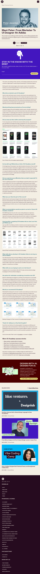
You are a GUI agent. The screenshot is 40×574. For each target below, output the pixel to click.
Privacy (3, 493)
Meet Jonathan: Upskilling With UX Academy (13, 341)
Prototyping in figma (6, 523)
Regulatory (4, 491)
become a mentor (6, 565)
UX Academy (4, 502)
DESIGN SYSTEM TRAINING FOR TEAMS (9, 538)
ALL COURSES (4, 548)
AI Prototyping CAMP (6, 516)
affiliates (4, 569)
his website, (20, 334)
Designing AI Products (7, 521)
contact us (4, 556)
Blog (3, 5)
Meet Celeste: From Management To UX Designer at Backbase (17, 346)
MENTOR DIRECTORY (6, 571)
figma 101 (4, 544)
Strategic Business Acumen (8, 525)
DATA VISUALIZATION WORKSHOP (8, 535)
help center (4, 554)
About (3, 487)
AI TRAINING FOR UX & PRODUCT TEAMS (9, 531)
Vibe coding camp (6, 527)
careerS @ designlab (6, 567)
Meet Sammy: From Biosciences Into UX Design (13, 345)
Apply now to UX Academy (24, 355)
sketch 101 (4, 542)
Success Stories (9, 5)
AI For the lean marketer (7, 540)
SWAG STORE (4, 489)
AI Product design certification (9, 514)
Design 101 (4, 529)
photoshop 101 (5, 546)
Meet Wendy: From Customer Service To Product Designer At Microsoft (19, 348)
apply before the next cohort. (16, 353)
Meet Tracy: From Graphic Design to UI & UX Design (15, 343)
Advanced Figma (5, 506)
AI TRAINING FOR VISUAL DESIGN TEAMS (9, 533)
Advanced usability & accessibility (9, 508)
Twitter (30, 334)
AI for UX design (5, 512)
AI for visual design (6, 510)
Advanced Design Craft (7, 504)
